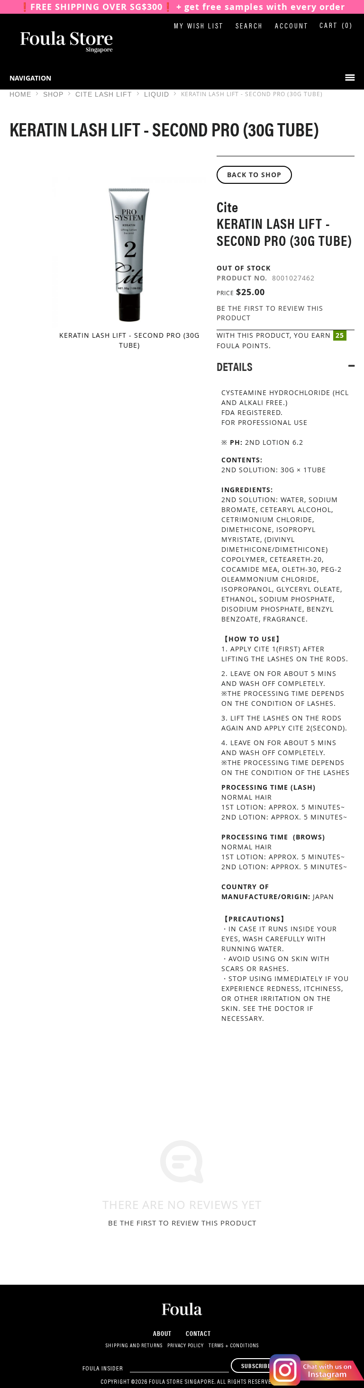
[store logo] (56, 42)
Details (235, 366)
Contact (198, 1333)
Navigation (30, 77)
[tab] (286, 366)
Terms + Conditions (234, 1346)
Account (292, 26)
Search (249, 26)
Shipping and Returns (134, 1346)
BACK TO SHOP (254, 174)
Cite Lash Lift (103, 94)
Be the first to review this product (182, 1222)
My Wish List (199, 26)
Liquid (156, 94)
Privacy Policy (185, 1346)
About (162, 1333)
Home (20, 94)
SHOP (53, 94)
